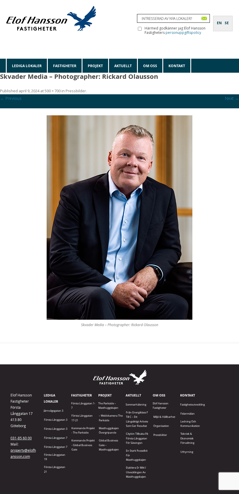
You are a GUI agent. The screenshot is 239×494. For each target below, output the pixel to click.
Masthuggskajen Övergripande (109, 430)
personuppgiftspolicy (183, 32)
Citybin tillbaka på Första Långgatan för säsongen (137, 438)
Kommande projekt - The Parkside (83, 430)
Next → (232, 98)
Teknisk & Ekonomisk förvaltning (187, 438)
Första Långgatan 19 (54, 457)
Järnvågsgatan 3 (53, 411)
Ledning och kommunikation (190, 424)
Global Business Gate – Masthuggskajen (109, 445)
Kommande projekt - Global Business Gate (83, 445)
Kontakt (176, 65)
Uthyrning (186, 452)
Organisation (161, 426)
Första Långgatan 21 (54, 469)
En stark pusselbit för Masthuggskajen (136, 455)
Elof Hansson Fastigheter (160, 405)
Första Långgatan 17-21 (82, 418)
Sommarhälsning (136, 404)
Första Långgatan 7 (55, 438)
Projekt (95, 65)
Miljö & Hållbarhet (164, 417)
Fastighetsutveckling (192, 404)
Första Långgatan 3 (55, 420)
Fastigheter (64, 65)
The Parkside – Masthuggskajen (108, 405)
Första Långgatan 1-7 (83, 405)
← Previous (11, 98)
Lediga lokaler (27, 65)
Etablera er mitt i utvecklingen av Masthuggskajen (136, 472)
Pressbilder (76, 90)
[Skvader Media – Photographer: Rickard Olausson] (119, 217)
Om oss (150, 65)
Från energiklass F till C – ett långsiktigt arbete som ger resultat (137, 419)
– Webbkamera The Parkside (111, 418)
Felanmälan (187, 413)
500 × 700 (53, 90)
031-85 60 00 (21, 438)
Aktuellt (123, 65)
